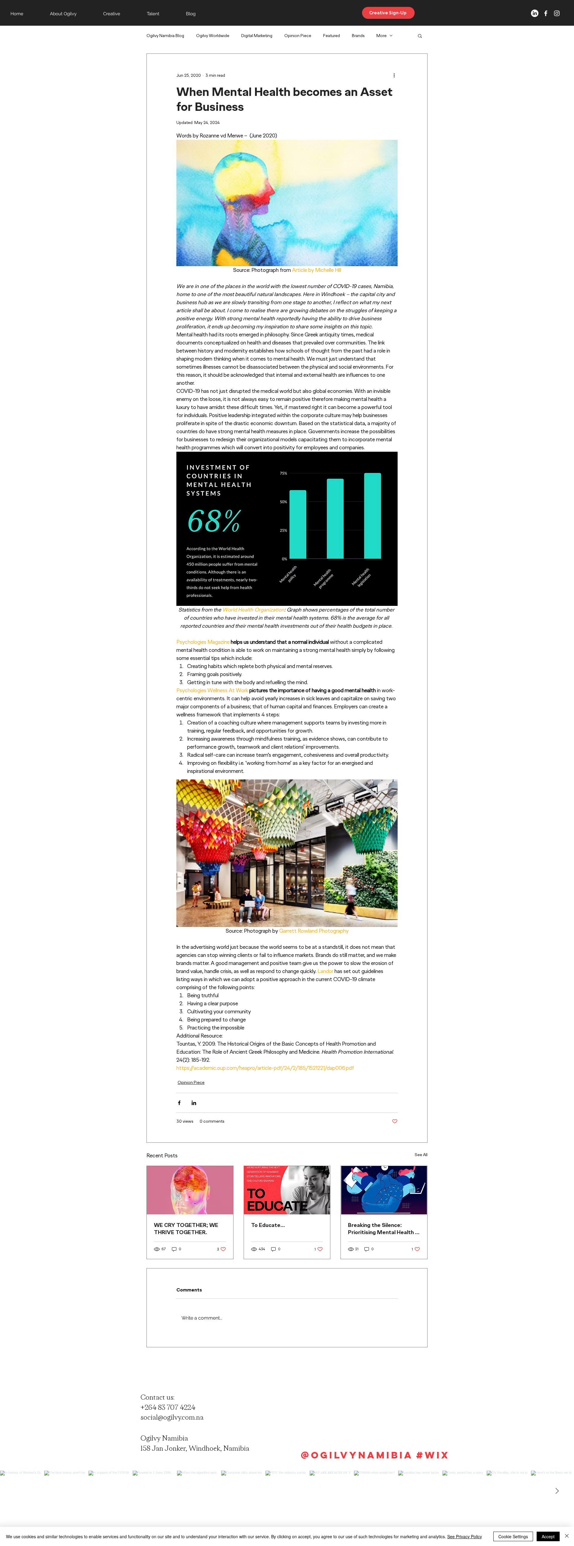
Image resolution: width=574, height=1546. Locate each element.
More (381, 35)
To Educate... (268, 1225)
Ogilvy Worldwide (212, 35)
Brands (358, 35)
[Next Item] (556, 1491)
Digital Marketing (256, 35)
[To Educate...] (287, 1190)
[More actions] (394, 75)
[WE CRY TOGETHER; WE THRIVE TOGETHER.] (190, 1190)
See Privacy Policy (464, 1536)
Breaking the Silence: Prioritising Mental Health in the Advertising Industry (383, 1229)
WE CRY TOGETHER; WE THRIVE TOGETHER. (186, 1229)
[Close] (566, 1536)
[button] (420, 35)
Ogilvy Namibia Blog (165, 35)
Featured (331, 35)
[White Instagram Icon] (557, 13)
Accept (548, 1536)
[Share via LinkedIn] (194, 1103)
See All (421, 1154)
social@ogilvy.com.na (172, 1417)
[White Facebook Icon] (545, 13)
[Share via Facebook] (179, 1103)
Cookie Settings (513, 1536)
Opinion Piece (297, 35)
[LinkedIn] (534, 13)
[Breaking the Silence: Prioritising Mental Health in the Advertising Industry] (384, 1190)
